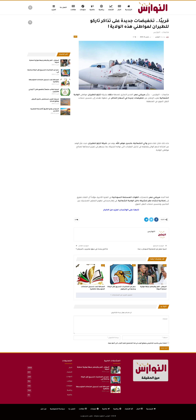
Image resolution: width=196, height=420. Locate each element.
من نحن (43, 409)
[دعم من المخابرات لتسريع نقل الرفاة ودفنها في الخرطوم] (121, 274)
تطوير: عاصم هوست (86, 416)
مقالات (73, 10)
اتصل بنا (63, 7)
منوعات (83, 10)
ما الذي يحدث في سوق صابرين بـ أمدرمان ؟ (92, 249)
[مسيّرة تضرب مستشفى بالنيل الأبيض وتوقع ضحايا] (65, 102)
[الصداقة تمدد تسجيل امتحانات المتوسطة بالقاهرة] (90, 274)
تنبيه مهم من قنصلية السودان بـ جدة (152, 249)
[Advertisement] (121, 125)
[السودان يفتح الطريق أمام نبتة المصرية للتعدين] (65, 111)
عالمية (92, 10)
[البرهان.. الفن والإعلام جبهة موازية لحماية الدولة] (152, 274)
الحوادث (69, 377)
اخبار (119, 10)
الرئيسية (128, 10)
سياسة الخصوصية (57, 409)
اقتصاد (111, 10)
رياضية (101, 10)
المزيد (53, 10)
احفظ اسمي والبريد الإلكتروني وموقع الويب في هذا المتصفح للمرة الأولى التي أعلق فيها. (137, 343)
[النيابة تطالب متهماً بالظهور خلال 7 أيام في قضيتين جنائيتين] (65, 92)
